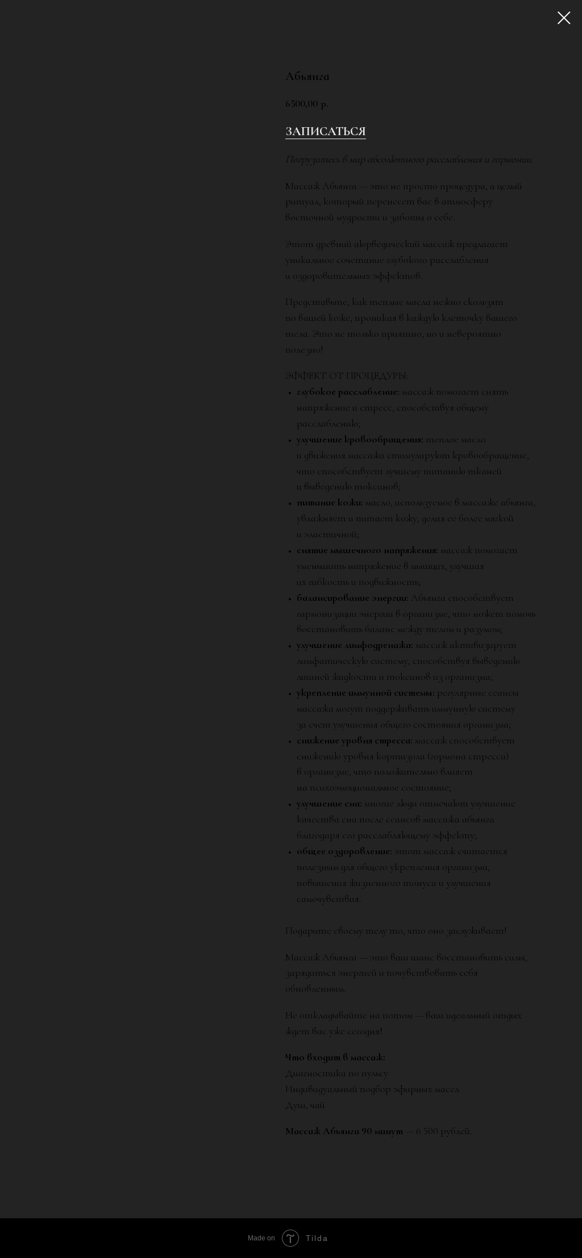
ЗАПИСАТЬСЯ (325, 131)
